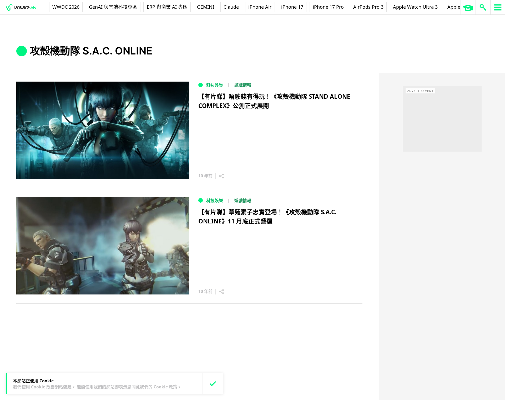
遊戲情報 (242, 85)
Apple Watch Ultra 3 (415, 7)
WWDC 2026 (65, 7)
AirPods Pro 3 (368, 7)
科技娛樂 (214, 85)
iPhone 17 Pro (328, 7)
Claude (231, 7)
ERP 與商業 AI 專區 (167, 7)
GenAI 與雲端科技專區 (113, 7)
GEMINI (205, 7)
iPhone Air (259, 7)
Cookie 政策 (165, 387)
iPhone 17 (292, 7)
